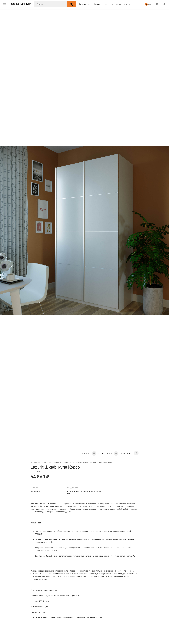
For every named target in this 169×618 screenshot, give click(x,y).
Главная (33, 462)
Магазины (109, 4)
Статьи (127, 4)
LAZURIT (35, 472)
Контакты (97, 4)
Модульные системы (81, 462)
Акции (118, 4)
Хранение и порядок (60, 462)
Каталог (45, 462)
